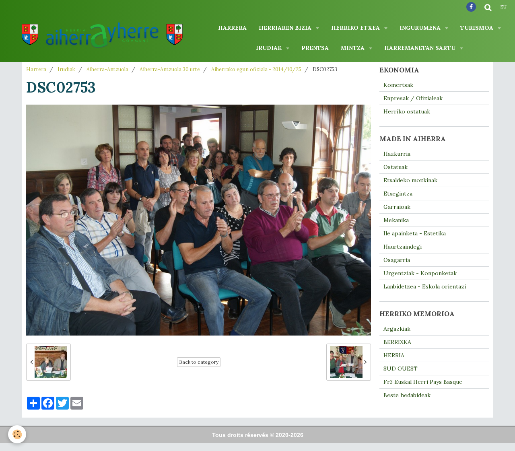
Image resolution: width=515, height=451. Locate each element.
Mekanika (396, 220)
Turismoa (477, 27)
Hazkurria (396, 153)
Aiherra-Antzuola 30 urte (170, 69)
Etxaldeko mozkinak (410, 180)
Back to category (198, 362)
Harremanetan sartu (420, 47)
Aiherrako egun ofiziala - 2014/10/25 (256, 69)
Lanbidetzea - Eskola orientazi (424, 286)
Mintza (353, 47)
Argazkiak (396, 328)
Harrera (232, 27)
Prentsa (315, 47)
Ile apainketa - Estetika (414, 233)
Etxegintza (397, 193)
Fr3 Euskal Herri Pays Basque (422, 381)
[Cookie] (17, 434)
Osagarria (396, 260)
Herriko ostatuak (406, 111)
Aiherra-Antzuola (107, 69)
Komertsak (398, 85)
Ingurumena (421, 27)
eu (503, 7)
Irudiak (269, 47)
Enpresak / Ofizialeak (413, 98)
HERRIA (393, 355)
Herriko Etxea (356, 27)
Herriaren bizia (286, 27)
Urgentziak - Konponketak (420, 273)
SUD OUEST (400, 368)
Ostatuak (395, 167)
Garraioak (396, 206)
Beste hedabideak (407, 395)
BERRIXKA (397, 342)
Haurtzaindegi (402, 246)
